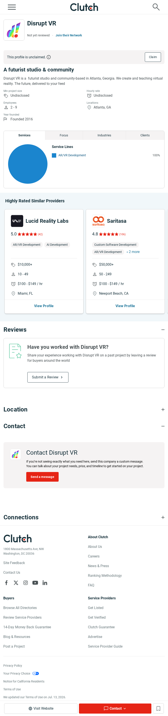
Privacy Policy (12, 665)
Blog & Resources (16, 637)
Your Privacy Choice (16, 673)
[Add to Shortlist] (158, 708)
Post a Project (14, 646)
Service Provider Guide (105, 646)
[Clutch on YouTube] (35, 583)
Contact (116, 708)
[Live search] (156, 7)
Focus (64, 135)
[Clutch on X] (16, 583)
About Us (95, 547)
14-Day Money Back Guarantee (27, 627)
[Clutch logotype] (84, 7)
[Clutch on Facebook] (6, 583)
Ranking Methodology (105, 576)
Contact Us (11, 572)
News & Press (98, 566)
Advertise (95, 637)
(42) (40, 234)
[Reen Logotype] (17, 221)
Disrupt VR (41, 23)
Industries (104, 135)
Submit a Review (45, 377)
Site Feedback (14, 563)
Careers (94, 556)
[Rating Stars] (27, 234)
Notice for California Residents (23, 681)
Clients (145, 135)
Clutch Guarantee (101, 627)
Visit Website (43, 708)
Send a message (42, 477)
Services (24, 135)
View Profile (44, 306)
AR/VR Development (72, 155)
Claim (153, 57)
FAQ (91, 585)
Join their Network (69, 35)
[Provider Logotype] (14, 30)
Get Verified (97, 617)
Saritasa (116, 221)
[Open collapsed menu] (12, 7)
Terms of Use (12, 689)
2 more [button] (134, 252)
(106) (122, 234)
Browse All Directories (20, 608)
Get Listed (95, 608)
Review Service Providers (22, 617)
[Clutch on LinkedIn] (45, 583)
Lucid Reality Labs (47, 221)
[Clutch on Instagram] (26, 583)
